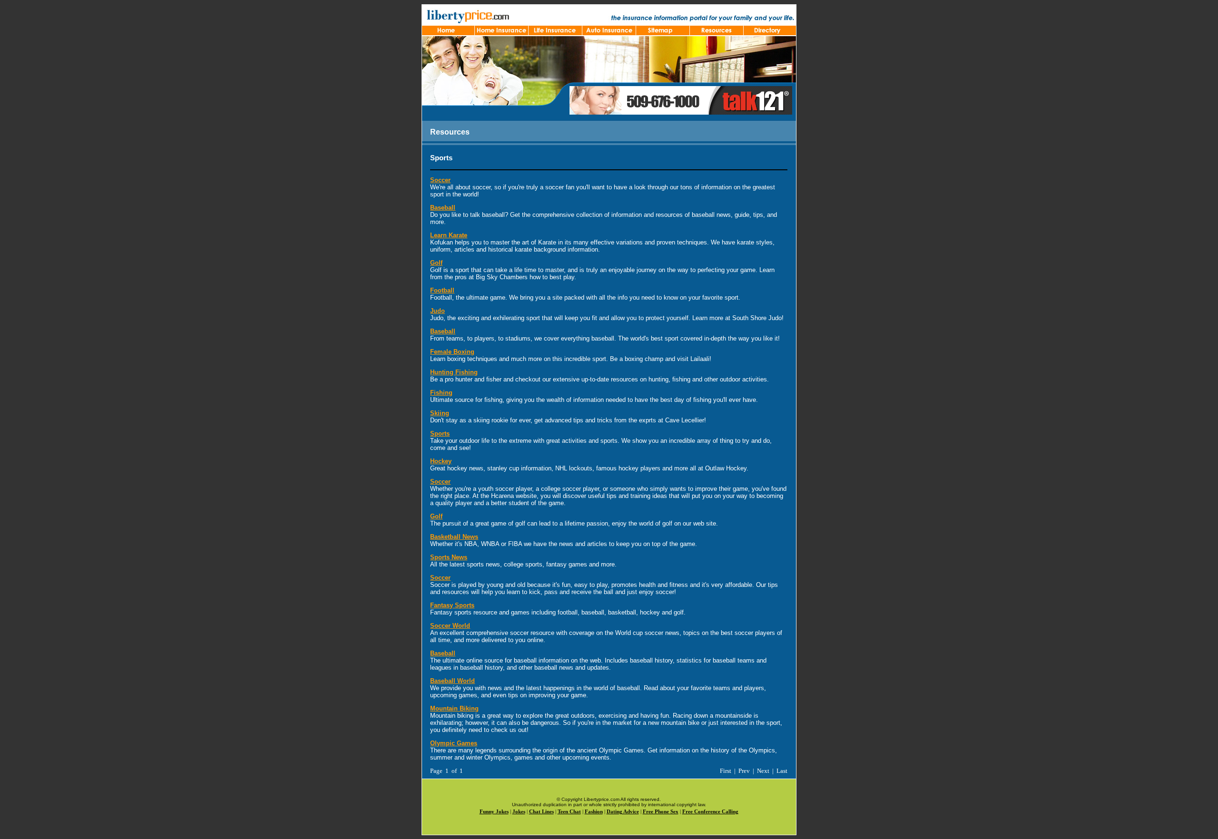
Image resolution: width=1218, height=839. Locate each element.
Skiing (439, 413)
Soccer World (450, 625)
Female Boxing (452, 351)
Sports (440, 433)
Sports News (448, 557)
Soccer (440, 180)
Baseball (442, 207)
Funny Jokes (494, 811)
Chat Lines (541, 811)
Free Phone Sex (660, 811)
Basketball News (454, 536)
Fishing (441, 392)
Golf (436, 262)
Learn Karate (448, 235)
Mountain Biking (454, 708)
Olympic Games (453, 743)
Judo (437, 310)
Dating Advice (623, 811)
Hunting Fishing (454, 372)
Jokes (518, 811)
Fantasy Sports (452, 605)
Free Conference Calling (710, 811)
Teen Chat (569, 811)
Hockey (441, 461)
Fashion (594, 811)
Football (442, 290)
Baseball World (452, 680)
